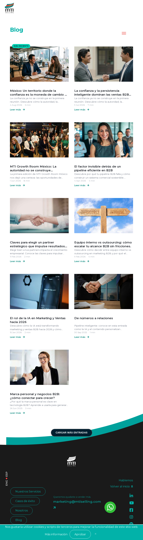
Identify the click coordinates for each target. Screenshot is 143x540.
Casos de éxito (25, 501)
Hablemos (126, 480)
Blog (18, 520)
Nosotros (21, 510)
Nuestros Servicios (28, 491)
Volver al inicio (120, 486)
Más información (56, 534)
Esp (6, 474)
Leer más (15, 109)
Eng (6, 483)
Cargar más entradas (72, 432)
